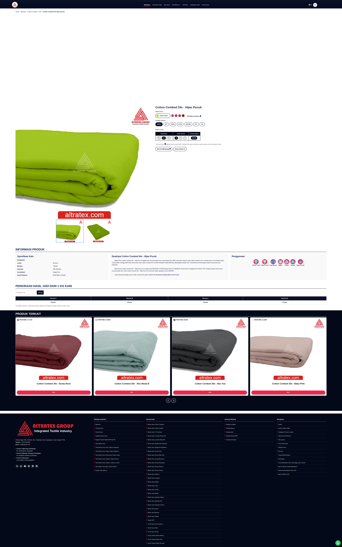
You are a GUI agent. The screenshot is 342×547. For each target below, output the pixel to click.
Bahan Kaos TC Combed (155, 432)
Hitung (40, 292)
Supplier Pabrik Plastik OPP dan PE (105, 439)
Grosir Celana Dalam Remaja (156, 543)
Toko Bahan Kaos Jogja (102, 451)
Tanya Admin (179, 149)
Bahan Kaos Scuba (153, 489)
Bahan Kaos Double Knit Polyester (157, 443)
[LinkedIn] (32, 466)
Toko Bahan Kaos (100, 443)
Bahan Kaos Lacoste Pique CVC (157, 436)
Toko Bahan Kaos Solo (101, 447)
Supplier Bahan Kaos (101, 436)
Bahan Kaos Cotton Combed (156, 424)
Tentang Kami (99, 428)
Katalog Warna (230, 428)
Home (17, 11)
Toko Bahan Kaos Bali (101, 466)
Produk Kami (99, 432)
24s (40, 11)
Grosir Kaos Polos (153, 528)
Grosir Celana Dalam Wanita (156, 535)
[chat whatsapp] (338, 543)
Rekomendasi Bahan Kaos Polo (287, 470)
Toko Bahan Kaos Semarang (103, 455)
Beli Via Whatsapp (163, 149)
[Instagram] (17, 466)
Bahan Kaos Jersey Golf (154, 451)
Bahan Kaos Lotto (153, 485)
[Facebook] (36, 466)
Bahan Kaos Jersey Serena (155, 466)
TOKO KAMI (205, 5)
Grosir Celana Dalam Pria (155, 539)
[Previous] (168, 400)
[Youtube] (25, 466)
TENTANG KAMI (157, 5)
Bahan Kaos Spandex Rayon (156, 497)
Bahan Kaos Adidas (153, 482)
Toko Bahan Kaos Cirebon (102, 462)
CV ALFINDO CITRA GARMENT (25, 460)
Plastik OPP (151, 520)
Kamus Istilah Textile (284, 428)
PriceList (280, 451)
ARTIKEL (185, 5)
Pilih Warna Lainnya (193, 116)
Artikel (280, 424)
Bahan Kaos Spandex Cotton (156, 505)
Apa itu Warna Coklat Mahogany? (287, 466)
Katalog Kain (229, 432)
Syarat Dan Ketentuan (284, 436)
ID (311, 5)
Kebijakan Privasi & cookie (285, 432)
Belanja (23, 11)
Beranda (97, 424)
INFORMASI (175, 5)
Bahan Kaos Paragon (154, 478)
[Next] (173, 400)
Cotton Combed (32, 11)
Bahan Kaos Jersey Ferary (155, 470)
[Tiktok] (21, 466)
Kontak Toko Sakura (101, 470)
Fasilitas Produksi (231, 439)
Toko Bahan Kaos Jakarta (102, 459)
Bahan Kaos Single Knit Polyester (157, 447)
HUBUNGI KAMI (195, 5)
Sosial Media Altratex (284, 455)
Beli (53, 392)
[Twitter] (28, 466)
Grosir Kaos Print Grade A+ (155, 524)
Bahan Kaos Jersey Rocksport (156, 462)
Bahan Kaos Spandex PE (155, 501)
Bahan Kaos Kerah (153, 508)
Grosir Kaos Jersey (153, 531)
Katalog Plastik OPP (231, 436)
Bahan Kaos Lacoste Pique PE (156, 439)
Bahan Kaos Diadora (153, 474)
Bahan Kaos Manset (153, 512)
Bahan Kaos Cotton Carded (155, 428)
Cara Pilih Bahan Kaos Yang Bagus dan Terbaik (291, 462)
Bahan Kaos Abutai (153, 493)
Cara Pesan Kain (283, 443)
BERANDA (147, 5)
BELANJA (167, 5)
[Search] (315, 5)
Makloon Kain (282, 447)
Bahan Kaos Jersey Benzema (156, 459)
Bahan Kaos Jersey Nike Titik (156, 455)
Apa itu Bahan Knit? (284, 474)
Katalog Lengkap (231, 424)
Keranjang (281, 459)
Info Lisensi (281, 439)
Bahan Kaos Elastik (153, 516)
